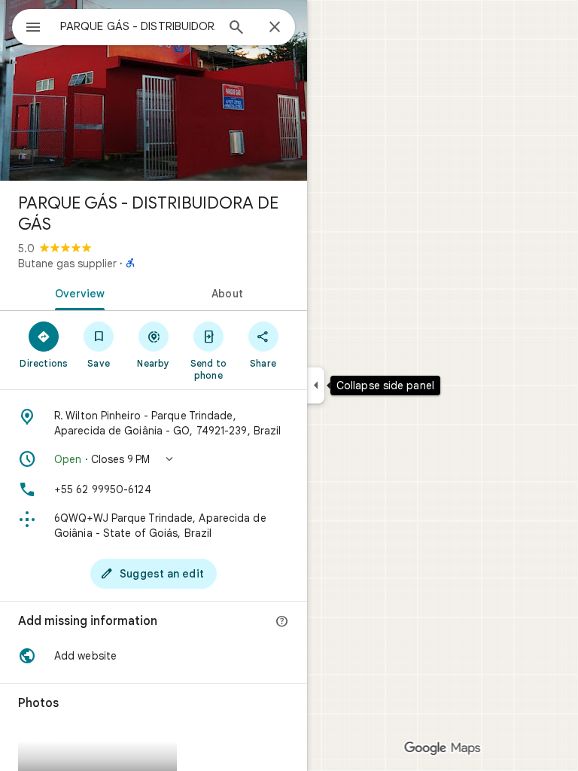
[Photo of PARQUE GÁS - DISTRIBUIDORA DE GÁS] (153, 90)
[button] (153, 459)
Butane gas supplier (67, 263)
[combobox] (137, 26)
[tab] (77, 292)
